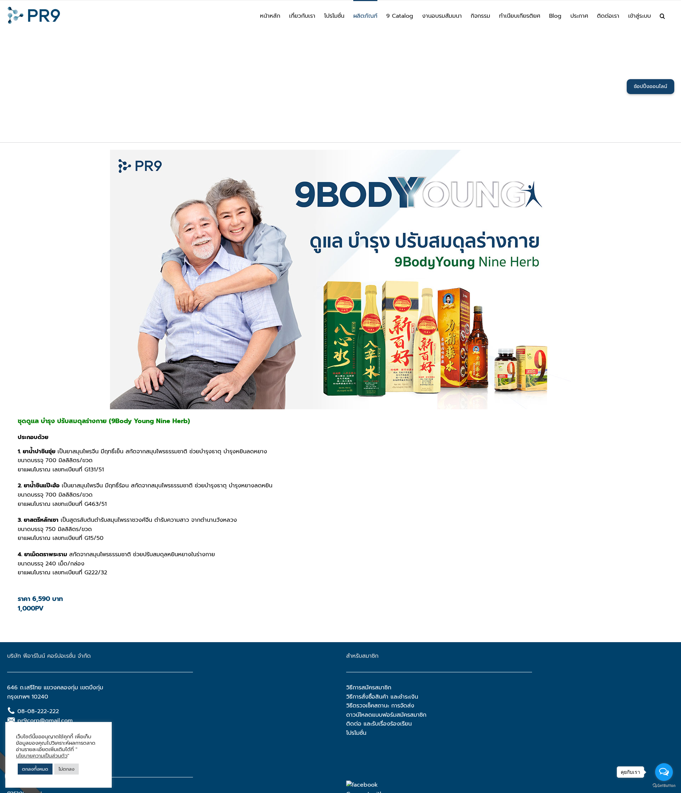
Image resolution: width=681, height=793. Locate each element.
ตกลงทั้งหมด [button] (35, 769)
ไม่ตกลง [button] (66, 769)
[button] (662, 15)
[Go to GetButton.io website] (664, 785)
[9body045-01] (340, 152)
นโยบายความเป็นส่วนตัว (41, 756)
